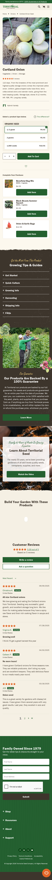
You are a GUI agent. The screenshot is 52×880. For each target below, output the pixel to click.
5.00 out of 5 (33, 549)
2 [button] (24, 718)
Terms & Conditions (25, 856)
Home (5, 14)
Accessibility (38, 856)
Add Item (31, 192)
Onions (13, 14)
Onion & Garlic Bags (25, 223)
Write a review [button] (26, 559)
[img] (9, 586)
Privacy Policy (12, 856)
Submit (26, 796)
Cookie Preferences (26, 859)
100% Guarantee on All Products (35, 2)
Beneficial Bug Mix (25, 180)
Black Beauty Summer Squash (26, 201)
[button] (8, 79)
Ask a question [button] (26, 566)
